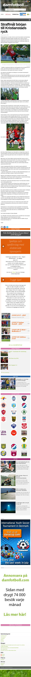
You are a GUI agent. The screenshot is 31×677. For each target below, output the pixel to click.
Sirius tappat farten (4, 649)
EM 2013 (2, 641)
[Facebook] (4, 227)
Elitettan (2, 639)
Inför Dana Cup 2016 (13, 358)
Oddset (14, 272)
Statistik (2, 664)
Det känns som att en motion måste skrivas (8, 650)
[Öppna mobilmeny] (29, 19)
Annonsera (3, 663)
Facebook (2, 659)
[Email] (2, 227)
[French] (26, 1)
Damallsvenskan (4, 635)
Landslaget (3, 638)
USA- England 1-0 (13, 365)
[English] (25, 1)
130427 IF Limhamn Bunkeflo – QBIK (18, 323)
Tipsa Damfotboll (21, 1)
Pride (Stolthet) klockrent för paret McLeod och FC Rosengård (15, 234)
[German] (28, 1)
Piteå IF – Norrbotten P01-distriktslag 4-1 (17, 352)
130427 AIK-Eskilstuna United (19, 338)
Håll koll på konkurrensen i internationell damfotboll (9, 647)
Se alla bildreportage (15, 345)
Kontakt (16, 1)
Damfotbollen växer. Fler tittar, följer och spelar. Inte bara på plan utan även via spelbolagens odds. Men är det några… (23, 493)
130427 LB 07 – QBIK (19, 315)
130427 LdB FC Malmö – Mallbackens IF (19, 330)
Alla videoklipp (6, 372)
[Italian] (29, 1)
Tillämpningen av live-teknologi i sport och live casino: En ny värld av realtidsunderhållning (13, 646)
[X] (7, 227)
